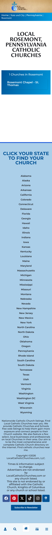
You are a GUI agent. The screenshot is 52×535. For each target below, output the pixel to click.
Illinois (26, 232)
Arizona (26, 185)
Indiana (26, 237)
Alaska (26, 180)
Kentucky (26, 251)
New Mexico (26, 318)
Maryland (25, 266)
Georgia (26, 218)
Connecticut (26, 204)
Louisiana (26, 256)
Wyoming (26, 412)
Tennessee (26, 370)
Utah (26, 379)
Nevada (26, 303)
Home (5, 15)
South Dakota (26, 365)
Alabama (26, 176)
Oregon (26, 346)
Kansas (26, 247)
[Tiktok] (30, 498)
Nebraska (26, 299)
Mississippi (26, 285)
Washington (26, 393)
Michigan (26, 275)
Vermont (26, 384)
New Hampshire (26, 308)
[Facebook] (6, 498)
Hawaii (26, 223)
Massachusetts (26, 270)
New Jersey (26, 313)
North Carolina (26, 327)
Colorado (26, 199)
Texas (26, 374)
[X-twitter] (22, 498)
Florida (26, 214)
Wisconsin (26, 408)
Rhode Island (26, 356)
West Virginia (26, 403)
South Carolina (26, 360)
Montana (26, 294)
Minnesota (26, 280)
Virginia (26, 389)
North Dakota (26, 332)
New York (26, 322)
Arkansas (26, 190)
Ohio (26, 337)
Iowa (26, 242)
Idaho (26, 228)
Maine (26, 261)
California (26, 195)
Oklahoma (26, 341)
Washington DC (26, 398)
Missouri (26, 289)
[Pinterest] (14, 498)
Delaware (26, 209)
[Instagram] (38, 498)
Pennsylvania (34, 15)
